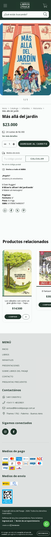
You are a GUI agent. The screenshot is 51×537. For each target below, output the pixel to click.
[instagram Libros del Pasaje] (5, 431)
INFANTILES (7, 360)
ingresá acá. (7, 521)
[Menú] (5, 6)
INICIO (5, 349)
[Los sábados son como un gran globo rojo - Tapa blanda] (25, 316)
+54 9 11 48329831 (15, 402)
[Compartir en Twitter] (17, 211)
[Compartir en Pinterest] (24, 211)
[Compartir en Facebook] (11, 211)
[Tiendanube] (11, 526)
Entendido (43, 533)
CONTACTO (7, 376)
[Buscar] (45, 14)
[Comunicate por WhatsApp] (46, 524)
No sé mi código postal (11, 164)
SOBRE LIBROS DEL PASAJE (15, 371)
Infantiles (26, 108)
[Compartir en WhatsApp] (5, 210)
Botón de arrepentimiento (28, 521)
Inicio (4, 108)
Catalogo (14, 108)
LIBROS (5, 354)
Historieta (37, 108)
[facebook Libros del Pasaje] (13, 431)
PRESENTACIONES (10, 365)
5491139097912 (13, 397)
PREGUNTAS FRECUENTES (14, 382)
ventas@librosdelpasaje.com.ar (20, 408)
